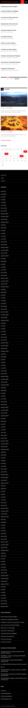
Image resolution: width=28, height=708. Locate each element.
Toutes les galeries (6, 140)
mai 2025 (3, 233)
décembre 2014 (4, 575)
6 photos (10, 108)
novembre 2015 (4, 544)
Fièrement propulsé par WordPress (8, 706)
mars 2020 (3, 399)
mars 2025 (3, 239)
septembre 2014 (5, 584)
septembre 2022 (5, 320)
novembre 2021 (4, 345)
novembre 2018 (4, 443)
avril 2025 (3, 236)
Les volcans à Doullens (6, 639)
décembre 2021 (4, 342)
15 (21, 156)
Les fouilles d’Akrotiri (6, 36)
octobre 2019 (4, 413)
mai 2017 (3, 494)
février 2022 (4, 337)
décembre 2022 (4, 312)
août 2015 (3, 553)
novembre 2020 (4, 379)
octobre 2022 (4, 317)
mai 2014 (3, 592)
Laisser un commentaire (11, 12)
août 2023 (3, 289)
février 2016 (4, 536)
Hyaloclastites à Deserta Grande (9, 24)
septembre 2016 (5, 516)
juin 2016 (3, 525)
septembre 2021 (5, 351)
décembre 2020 (4, 376)
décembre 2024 (4, 247)
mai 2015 (3, 561)
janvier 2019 (4, 438)
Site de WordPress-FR (6, 699)
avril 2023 (3, 300)
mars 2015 (3, 567)
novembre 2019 (4, 410)
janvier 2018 (4, 471)
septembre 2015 (5, 550)
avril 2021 (3, 365)
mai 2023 (3, 298)
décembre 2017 (4, 474)
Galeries (7, 89)
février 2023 (4, 306)
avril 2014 (3, 595)
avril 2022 (3, 331)
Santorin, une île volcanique (8, 43)
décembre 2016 (4, 508)
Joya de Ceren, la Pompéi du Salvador (11, 62)
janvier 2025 (4, 244)
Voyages (3, 181)
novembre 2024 (4, 250)
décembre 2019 (4, 407)
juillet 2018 (3, 455)
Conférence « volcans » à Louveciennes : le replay (12, 622)
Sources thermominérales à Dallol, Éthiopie (12, 134)
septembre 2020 (5, 384)
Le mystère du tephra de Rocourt (9, 17)
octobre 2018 (4, 446)
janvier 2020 (4, 404)
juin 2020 (3, 393)
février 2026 (4, 208)
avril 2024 (3, 267)
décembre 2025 (4, 213)
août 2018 (3, 452)
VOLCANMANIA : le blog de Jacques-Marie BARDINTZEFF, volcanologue (11, 2)
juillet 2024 (3, 261)
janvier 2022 (4, 340)
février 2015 (4, 570)
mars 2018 (3, 466)
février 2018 (4, 469)
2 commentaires (10, 19)
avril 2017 (3, 497)
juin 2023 (3, 295)
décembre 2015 (4, 542)
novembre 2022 (4, 314)
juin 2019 (3, 424)
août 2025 (3, 225)
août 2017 (3, 485)
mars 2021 (3, 368)
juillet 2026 (3, 194)
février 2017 (4, 502)
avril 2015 (3, 564)
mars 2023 (3, 303)
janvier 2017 (4, 505)
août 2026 (3, 191)
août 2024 (3, 258)
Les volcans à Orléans (6, 642)
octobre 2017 (4, 480)
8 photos (10, 131)
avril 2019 (3, 429)
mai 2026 (3, 199)
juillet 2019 (3, 421)
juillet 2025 (3, 227)
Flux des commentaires (6, 696)
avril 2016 (3, 530)
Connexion (3, 690)
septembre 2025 (5, 222)
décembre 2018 (4, 441)
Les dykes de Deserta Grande (8, 30)
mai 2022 (3, 328)
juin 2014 (3, 589)
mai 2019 (3, 427)
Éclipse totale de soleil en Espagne (9, 616)
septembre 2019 (5, 415)
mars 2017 (3, 499)
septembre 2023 (5, 286)
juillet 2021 (3, 356)
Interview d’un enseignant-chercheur (10, 619)
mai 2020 (3, 396)
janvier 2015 (4, 572)
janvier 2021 (4, 373)
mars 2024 (3, 269)
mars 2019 (3, 432)
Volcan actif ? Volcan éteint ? (8, 630)
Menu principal (26, 2)
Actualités (3, 175)
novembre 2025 (4, 216)
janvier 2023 (4, 309)
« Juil (2, 165)
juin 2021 (3, 359)
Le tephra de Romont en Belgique (9, 11)
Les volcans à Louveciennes (7, 636)
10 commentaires (16, 112)
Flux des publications (6, 693)
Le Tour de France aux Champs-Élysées (10, 625)
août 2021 (3, 354)
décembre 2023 (4, 278)
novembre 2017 (4, 477)
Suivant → (17, 78)
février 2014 (4, 600)
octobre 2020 (4, 382)
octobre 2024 (4, 253)
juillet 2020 (3, 390)
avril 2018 (3, 463)
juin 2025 (3, 230)
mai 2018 (3, 460)
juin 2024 (3, 264)
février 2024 (4, 272)
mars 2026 (3, 205)
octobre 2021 (4, 348)
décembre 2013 (4, 606)
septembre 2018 (5, 449)
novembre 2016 (4, 511)
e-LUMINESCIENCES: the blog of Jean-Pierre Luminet (14, 664)
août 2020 (3, 387)
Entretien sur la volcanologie (8, 628)
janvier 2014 (4, 603)
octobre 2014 (4, 581)
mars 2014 (3, 598)
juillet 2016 (3, 522)
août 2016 (3, 519)
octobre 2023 (4, 283)
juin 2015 (3, 558)
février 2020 (4, 401)
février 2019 (4, 435)
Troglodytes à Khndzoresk (8, 68)
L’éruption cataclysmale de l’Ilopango (10, 55)
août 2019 (3, 418)
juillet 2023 (3, 292)
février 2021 (4, 370)
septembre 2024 (5, 255)
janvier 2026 (4, 211)
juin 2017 (3, 491)
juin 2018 (3, 457)
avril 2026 (3, 202)
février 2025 (4, 241)
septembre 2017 (5, 483)
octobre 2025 (4, 219)
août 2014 (3, 586)
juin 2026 (3, 197)
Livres (2, 178)
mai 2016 (3, 528)
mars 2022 (3, 334)
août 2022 (3, 323)
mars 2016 (3, 533)
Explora (3, 667)
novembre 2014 (4, 578)
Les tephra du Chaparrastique (9, 49)
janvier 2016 (4, 539)
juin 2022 (3, 326)
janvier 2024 (4, 275)
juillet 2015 (3, 556)
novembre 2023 (4, 281)
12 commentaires (11, 136)
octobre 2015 (4, 547)
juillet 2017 (3, 488)
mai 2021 (3, 362)
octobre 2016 (4, 514)
